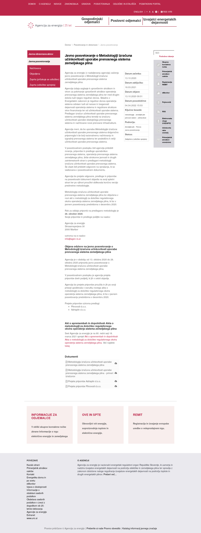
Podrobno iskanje (166, 56)
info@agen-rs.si (73, 238)
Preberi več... (110, 474)
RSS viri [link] (167, 11)
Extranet (31, 515)
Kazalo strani (33, 464)
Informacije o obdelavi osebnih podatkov (35, 493)
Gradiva (86, 3)
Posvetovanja (102, 3)
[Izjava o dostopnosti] (156, 12)
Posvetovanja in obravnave (86, 44)
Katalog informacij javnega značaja (139, 528)
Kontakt (30, 474)
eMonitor (31, 483)
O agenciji (45, 3)
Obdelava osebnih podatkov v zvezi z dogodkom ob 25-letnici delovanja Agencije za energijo (37, 505)
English (138, 11)
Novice (58, 3)
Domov (32, 3)
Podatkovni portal (150, 3)
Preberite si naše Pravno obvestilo (103, 528)
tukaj (67, 345)
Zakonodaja (71, 3)
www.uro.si (32, 518)
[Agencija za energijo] (50, 26)
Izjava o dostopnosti (36, 486)
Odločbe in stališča (124, 3)
